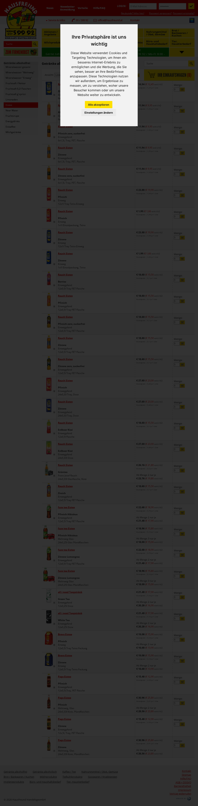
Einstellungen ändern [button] (98, 112)
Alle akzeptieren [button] (98, 104)
